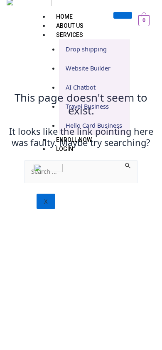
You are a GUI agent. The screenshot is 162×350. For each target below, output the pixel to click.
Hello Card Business (94, 125)
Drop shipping (86, 49)
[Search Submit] (128, 164)
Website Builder (88, 68)
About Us (69, 25)
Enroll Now (74, 139)
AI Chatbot (81, 87)
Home (64, 16)
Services (69, 35)
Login (64, 149)
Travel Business (87, 106)
